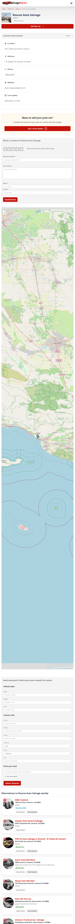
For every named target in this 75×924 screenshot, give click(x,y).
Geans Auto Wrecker (25, 880)
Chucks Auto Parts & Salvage (29, 821)
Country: (6, 743)
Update (68, 36)
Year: (5, 706)
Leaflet (56, 668)
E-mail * (5, 189)
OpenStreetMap (63, 668)
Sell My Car (36, 26)
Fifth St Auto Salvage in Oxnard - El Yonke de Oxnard (40, 839)
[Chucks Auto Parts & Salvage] (8, 824)
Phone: (6, 728)
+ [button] (4, 210)
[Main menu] (71, 3)
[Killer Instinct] (8, 803)
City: (5, 758)
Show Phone (20, 812)
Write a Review (19, 21)
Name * (5, 183)
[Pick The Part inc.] (8, 902)
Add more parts (11, 776)
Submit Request (12, 783)
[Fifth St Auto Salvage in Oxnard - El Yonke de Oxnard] (8, 842)
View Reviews (32, 812)
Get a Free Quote (36, 128)
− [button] (4, 213)
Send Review (10, 199)
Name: (6, 720)
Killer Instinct (21, 800)
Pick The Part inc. (23, 899)
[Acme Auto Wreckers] (8, 863)
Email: (6, 735)
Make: (5, 692)
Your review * (7, 166)
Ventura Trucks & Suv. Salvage (29, 919)
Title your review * (9, 156)
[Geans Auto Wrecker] (8, 884)
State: (5, 750)
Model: (6, 699)
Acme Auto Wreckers (25, 860)
